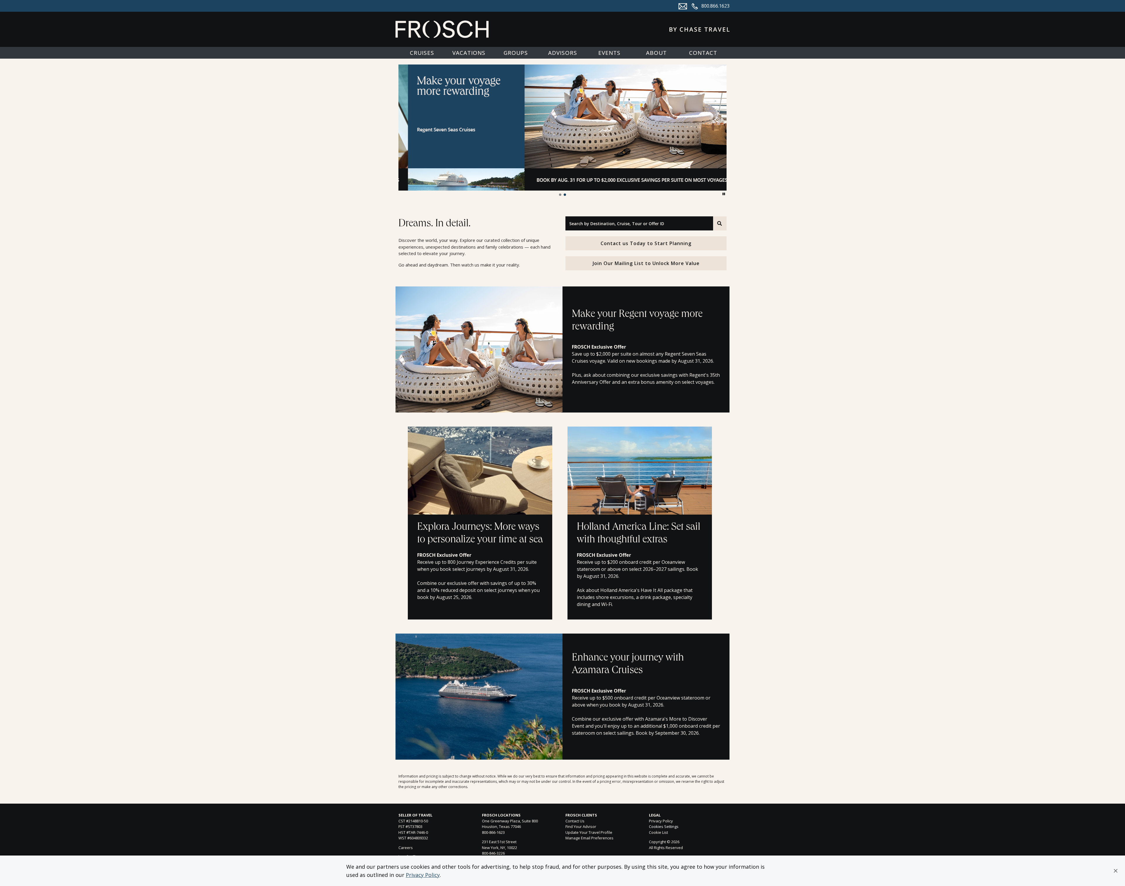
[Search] (720, 223)
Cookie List (658, 832)
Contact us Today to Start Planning (646, 243)
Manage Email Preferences (589, 838)
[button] (1115, 870)
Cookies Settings (664, 826)
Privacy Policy (423, 874)
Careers (405, 847)
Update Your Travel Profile (588, 832)
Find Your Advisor (580, 826)
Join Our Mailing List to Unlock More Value (646, 263)
